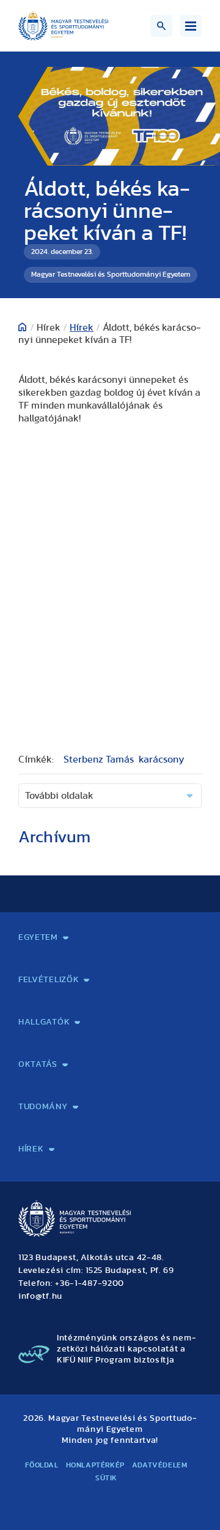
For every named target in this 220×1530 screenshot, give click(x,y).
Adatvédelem (160, 1465)
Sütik (106, 1478)
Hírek (82, 328)
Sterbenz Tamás (99, 759)
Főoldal (41, 1465)
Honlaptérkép (95, 1465)
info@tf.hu (40, 1296)
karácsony (162, 759)
